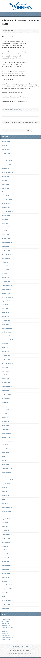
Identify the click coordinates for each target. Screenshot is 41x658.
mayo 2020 (5, 371)
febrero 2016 (6, 530)
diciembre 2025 (7, 161)
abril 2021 (5, 347)
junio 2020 (5, 367)
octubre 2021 (6, 336)
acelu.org (4, 631)
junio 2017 (5, 491)
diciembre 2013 (7, 585)
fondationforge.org (7, 638)
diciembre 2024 (7, 200)
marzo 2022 (5, 316)
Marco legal (25, 646)
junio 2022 (5, 309)
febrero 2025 (6, 192)
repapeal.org (6, 640)
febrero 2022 (6, 320)
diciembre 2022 (7, 285)
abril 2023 (5, 274)
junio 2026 (5, 145)
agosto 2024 (6, 215)
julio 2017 (5, 488)
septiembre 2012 (7, 600)
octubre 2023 (6, 250)
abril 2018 (5, 456)
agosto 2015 (6, 542)
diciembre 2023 (7, 242)
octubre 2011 (6, 604)
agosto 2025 (6, 176)
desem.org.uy (6, 633)
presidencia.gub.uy (7, 627)
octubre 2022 (6, 293)
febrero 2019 (6, 421)
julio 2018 (5, 445)
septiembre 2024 (7, 211)
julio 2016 (5, 523)
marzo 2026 (5, 149)
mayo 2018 (5, 453)
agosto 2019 (6, 398)
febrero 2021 (6, 355)
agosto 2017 (6, 484)
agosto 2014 (6, 573)
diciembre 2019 (7, 386)
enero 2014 (5, 581)
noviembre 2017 (7, 472)
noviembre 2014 (7, 569)
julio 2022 (5, 305)
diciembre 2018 (7, 429)
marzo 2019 (5, 418)
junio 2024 (5, 223)
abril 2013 (5, 597)
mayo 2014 (5, 577)
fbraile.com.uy (6, 636)
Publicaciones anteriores (30, 122)
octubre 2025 (6, 169)
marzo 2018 (5, 460)
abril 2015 (5, 550)
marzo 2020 (5, 379)
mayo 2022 (5, 313)
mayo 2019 (5, 410)
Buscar (29, 130)
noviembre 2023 (7, 246)
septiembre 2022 (7, 297)
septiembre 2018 (7, 441)
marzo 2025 (5, 188)
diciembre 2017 (7, 468)
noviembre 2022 (7, 289)
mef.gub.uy (5, 623)
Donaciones (16, 646)
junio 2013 (5, 593)
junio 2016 (5, 526)
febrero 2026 (6, 153)
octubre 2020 (6, 359)
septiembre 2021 (7, 340)
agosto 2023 (6, 258)
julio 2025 (5, 180)
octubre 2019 (6, 394)
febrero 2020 (6, 382)
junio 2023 (5, 266)
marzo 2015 (5, 554)
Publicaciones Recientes (11, 122)
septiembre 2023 (7, 254)
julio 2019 (5, 402)
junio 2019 (5, 406)
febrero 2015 (6, 558)
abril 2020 (5, 375)
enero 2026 (5, 157)
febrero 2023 (6, 281)
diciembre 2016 (7, 507)
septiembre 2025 (7, 172)
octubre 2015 (6, 538)
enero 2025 (5, 196)
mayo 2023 (5, 270)
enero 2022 (5, 324)
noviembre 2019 (7, 390)
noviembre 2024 (7, 204)
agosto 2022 (6, 301)
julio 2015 (5, 546)
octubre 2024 (6, 207)
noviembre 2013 (7, 589)
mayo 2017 (5, 495)
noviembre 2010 (7, 608)
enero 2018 (5, 464)
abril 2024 (5, 231)
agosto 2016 (6, 519)
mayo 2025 (5, 184)
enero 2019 (5, 425)
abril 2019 (5, 414)
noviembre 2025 (7, 165)
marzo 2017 (5, 503)
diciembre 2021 (7, 328)
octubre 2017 (6, 476)
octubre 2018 (6, 437)
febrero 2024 (6, 239)
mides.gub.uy (6, 625)
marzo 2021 (5, 351)
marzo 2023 (5, 277)
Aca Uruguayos (6, 619)
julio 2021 (5, 344)
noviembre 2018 (7, 433)
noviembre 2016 (7, 511)
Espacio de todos (16, 109)
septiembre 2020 (7, 363)
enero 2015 (5, 562)
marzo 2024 (5, 235)
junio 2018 (5, 449)
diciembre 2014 (7, 565)
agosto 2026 (6, 141)
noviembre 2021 (7, 332)
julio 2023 (5, 262)
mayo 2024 (5, 227)
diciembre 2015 (7, 534)
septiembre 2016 (7, 515)
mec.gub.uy (5, 621)
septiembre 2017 (7, 480)
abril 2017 (5, 499)
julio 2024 (5, 219)
